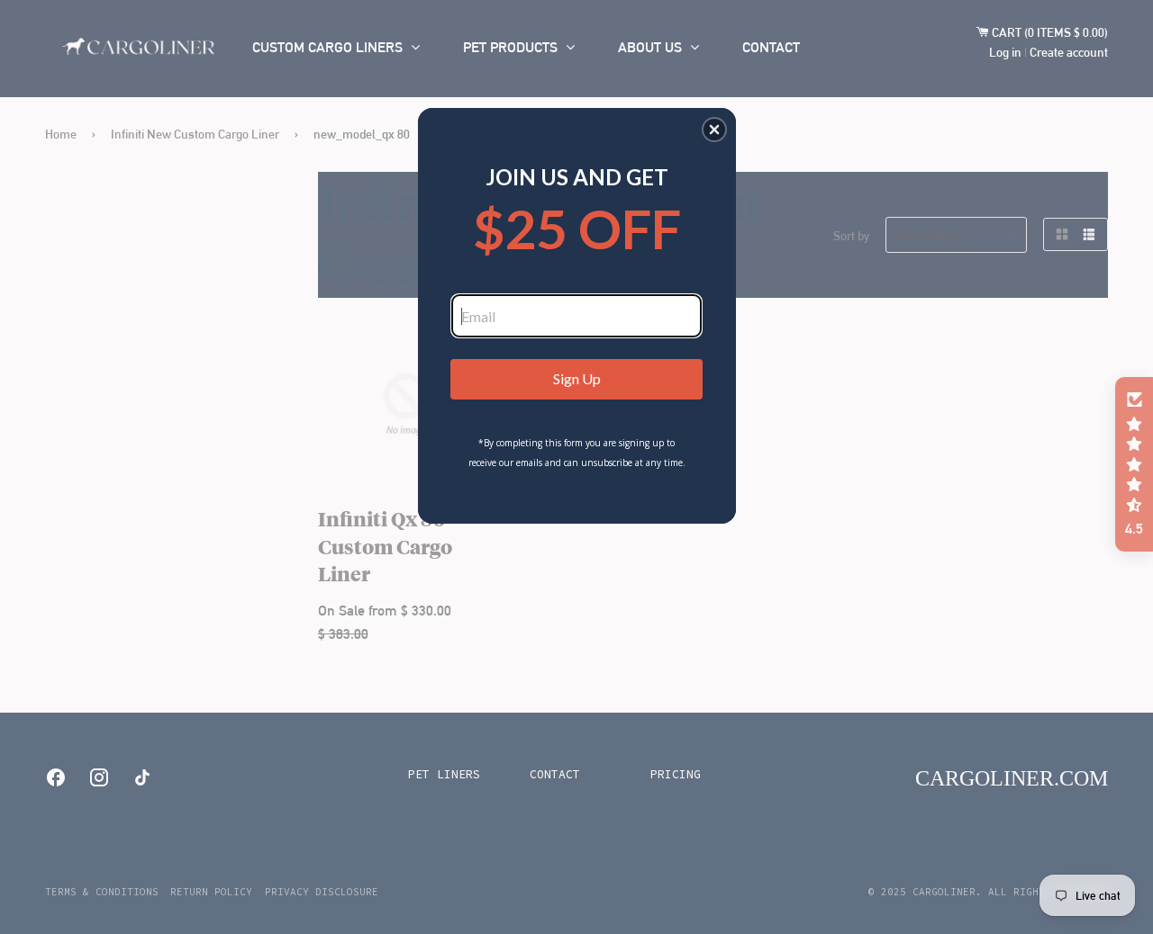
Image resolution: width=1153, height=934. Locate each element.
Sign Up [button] (577, 378)
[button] (714, 129)
